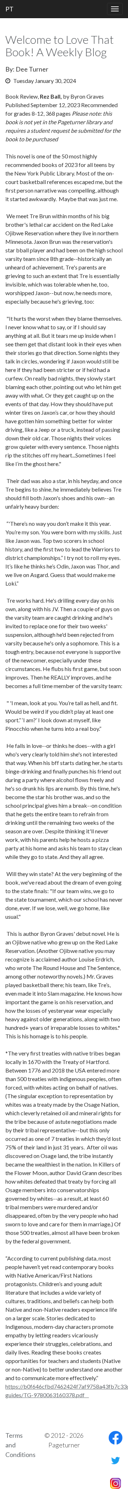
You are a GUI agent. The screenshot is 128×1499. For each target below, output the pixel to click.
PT (9, 9)
